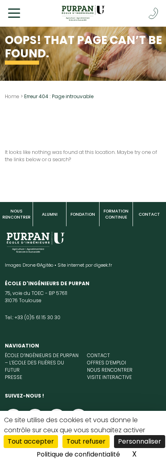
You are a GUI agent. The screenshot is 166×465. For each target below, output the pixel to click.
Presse (13, 377)
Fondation (83, 214)
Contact (149, 214)
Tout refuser (86, 441)
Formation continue (116, 214)
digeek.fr (103, 265)
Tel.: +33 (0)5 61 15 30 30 (32, 317)
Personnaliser (139, 441)
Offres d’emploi (106, 362)
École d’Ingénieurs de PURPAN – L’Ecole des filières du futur (42, 362)
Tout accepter (31, 441)
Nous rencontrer (16, 214)
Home (12, 96)
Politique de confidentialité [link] (78, 454)
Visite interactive (109, 377)
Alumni (50, 214)
